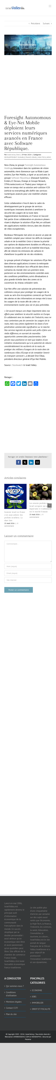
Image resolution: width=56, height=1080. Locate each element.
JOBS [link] (34, 986)
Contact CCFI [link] (12, 997)
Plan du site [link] (11, 1004)
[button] (6, 500)
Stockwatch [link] (17, 365)
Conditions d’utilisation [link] (11, 984)
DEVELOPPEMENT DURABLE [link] (14, 157)
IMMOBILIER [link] (37, 992)
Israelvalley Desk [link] (13, 155)
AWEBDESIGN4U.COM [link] (21, 1026)
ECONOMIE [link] (37, 980)
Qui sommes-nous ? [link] (15, 975)
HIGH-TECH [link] (42, 157)
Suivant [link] (46, 23)
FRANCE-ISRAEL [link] (31, 157)
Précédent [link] (35, 23)
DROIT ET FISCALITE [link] (41, 998)
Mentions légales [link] (14, 991)
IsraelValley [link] (30, 1024)
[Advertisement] (28, 87)
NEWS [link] (49, 157)
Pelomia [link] (28, 1029)
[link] (15, 7)
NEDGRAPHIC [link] (36, 1026)
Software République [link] (20, 178)
